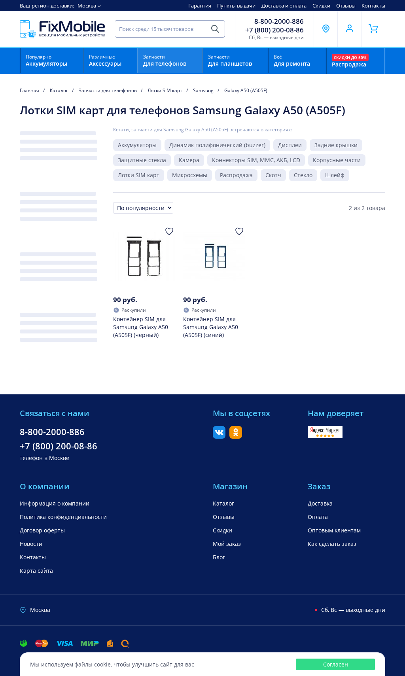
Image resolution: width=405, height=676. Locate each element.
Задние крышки (336, 145)
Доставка (320, 503)
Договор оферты (42, 530)
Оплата (318, 517)
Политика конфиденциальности (63, 517)
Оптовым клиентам (334, 530)
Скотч (273, 175)
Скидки (321, 5)
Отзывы (346, 5)
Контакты (373, 5)
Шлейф (334, 175)
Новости (31, 543)
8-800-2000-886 (279, 21)
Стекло (303, 175)
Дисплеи (290, 145)
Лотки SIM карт (138, 175)
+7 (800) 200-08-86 (274, 30)
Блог (219, 557)
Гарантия (199, 5)
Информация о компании (54, 503)
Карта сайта (36, 570)
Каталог (223, 503)
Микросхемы (189, 175)
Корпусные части (337, 160)
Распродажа (236, 175)
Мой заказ (227, 543)
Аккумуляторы (137, 145)
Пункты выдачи (236, 5)
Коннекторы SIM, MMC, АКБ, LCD (256, 160)
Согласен (335, 664)
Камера (189, 160)
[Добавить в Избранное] (169, 231)
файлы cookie (92, 664)
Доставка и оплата (284, 5)
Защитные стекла (142, 160)
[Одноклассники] (235, 436)
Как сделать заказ (332, 543)
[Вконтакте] (219, 436)
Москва (87, 5)
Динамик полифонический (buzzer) (217, 145)
